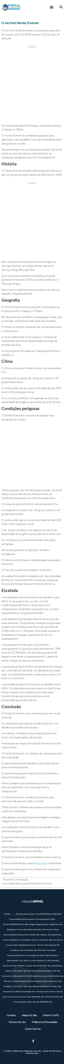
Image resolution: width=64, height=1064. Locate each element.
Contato (11, 1015)
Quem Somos (33, 1028)
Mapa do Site (29, 1015)
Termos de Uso (17, 1022)
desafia (42, 863)
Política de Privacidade (44, 1022)
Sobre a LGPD (51, 1015)
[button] (51, 7)
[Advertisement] (32, 455)
